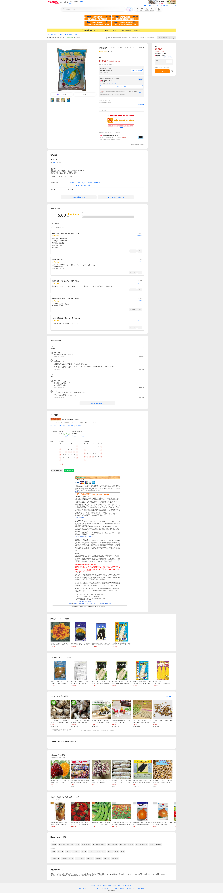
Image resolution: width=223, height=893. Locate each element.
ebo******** (139, 300)
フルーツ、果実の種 (155, 844)
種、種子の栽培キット (99, 844)
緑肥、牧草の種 (112, 844)
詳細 (140, 92)
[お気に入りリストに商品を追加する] (171, 71)
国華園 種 (98, 858)
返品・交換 (70, 425)
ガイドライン (110, 888)
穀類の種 (130, 844)
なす (103, 851)
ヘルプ (174, 5)
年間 (54, 162)
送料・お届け (62, 425)
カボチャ (68, 851)
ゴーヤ (122, 851)
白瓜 (116, 851)
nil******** (140, 283)
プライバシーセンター (96, 888)
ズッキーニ (76, 851)
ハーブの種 (123, 844)
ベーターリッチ (80, 858)
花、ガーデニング (74, 185)
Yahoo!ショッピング (96, 885)
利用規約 (104, 888)
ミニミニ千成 (55, 858)
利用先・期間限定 (112, 83)
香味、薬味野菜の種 (141, 844)
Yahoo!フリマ (129, 885)
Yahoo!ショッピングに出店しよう (162, 5)
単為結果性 (90, 858)
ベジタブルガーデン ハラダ (54, 34)
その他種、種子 (86, 844)
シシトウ (110, 851)
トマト (53, 851)
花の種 (77, 844)
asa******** (139, 262)
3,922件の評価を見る (64, 436)
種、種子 (83, 185)
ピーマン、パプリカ (94, 851)
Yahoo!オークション (118, 885)
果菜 (89, 185)
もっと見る (168, 696)
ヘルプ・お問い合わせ (130, 888)
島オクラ (106, 858)
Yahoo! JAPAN (148, 5)
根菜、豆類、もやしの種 (66, 844)
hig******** (139, 235)
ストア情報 (78, 425)
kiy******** (140, 320)
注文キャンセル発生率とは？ (78, 436)
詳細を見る (141, 104)
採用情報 (122, 888)
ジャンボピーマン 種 (67, 858)
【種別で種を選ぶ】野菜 (70, 34)
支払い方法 (53, 425)
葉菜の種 (54, 844)
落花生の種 (115, 858)
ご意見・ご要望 (140, 888)
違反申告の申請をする (138, 144)
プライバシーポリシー (84, 888)
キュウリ (60, 851)
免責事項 (117, 888)
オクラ (84, 851)
